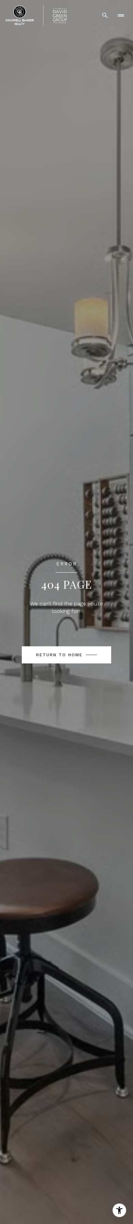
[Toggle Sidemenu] (121, 15)
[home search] (105, 15)
